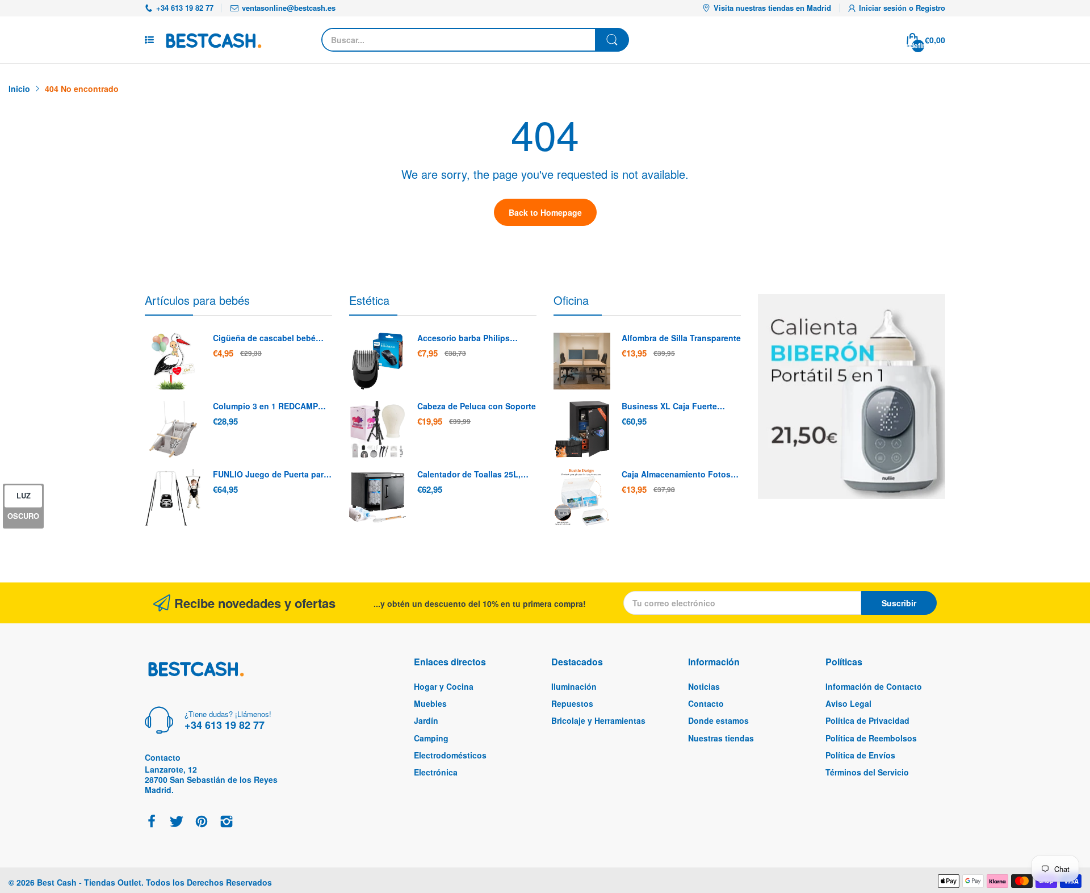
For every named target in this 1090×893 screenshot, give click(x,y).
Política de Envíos (860, 755)
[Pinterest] (201, 822)
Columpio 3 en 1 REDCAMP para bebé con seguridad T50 (269, 406)
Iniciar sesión (884, 7)
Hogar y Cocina (443, 686)
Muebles (430, 703)
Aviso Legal (848, 703)
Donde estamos (718, 720)
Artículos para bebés (197, 300)
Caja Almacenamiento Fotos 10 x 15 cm (676, 474)
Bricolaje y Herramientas (598, 720)
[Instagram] (226, 822)
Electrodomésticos (450, 755)
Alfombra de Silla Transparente (681, 338)
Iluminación (574, 686)
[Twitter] (176, 822)
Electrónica (436, 772)
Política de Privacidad (867, 720)
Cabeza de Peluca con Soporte (476, 406)
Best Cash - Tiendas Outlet (89, 882)
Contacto (706, 703)
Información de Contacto (873, 686)
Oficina (571, 300)
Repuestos (572, 703)
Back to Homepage (545, 212)
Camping (431, 738)
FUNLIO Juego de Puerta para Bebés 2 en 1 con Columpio (270, 474)
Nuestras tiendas (721, 738)
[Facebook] (151, 822)
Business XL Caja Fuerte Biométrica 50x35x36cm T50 (676, 406)
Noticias (704, 686)
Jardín (426, 720)
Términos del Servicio (867, 772)
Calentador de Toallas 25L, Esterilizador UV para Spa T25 (474, 474)
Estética (369, 300)
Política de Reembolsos (871, 738)
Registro (930, 7)
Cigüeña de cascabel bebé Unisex (264, 338)
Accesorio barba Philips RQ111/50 (463, 338)
